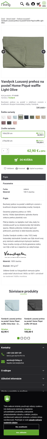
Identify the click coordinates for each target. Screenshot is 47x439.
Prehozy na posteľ (23, 19)
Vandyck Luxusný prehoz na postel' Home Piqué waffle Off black (34, 321)
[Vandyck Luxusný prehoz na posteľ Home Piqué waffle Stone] (43, 117)
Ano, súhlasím (21, 432)
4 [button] (28, 338)
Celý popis (40, 107)
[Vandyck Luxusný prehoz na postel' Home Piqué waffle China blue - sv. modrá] (15, 117)
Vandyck (11, 98)
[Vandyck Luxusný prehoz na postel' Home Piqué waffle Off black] (9, 122)
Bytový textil (11, 19)
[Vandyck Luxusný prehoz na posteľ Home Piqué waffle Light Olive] (20, 117)
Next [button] (43, 51)
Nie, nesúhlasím (21, 427)
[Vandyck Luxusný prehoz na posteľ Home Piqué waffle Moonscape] (3, 122)
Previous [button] (3, 51)
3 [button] (25, 338)
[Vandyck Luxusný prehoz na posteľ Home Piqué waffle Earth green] (32, 117)
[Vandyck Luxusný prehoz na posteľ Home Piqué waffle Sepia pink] (15, 122)
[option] (23, 52)
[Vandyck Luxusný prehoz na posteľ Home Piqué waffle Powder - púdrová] (9, 117)
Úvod (3, 19)
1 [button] (18, 338)
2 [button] (22, 338)
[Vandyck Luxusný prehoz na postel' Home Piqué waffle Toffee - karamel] (37, 117)
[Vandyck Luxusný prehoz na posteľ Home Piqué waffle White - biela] (3, 117)
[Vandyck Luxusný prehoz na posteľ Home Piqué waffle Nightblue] (26, 117)
